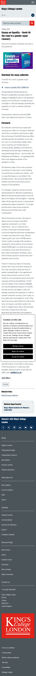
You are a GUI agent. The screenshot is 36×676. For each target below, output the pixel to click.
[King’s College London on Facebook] (3, 427)
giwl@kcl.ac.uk (16, 373)
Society (5, 384)
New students (14, 485)
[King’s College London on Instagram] (14, 427)
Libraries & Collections (17, 525)
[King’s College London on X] (9, 427)
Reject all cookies (18, 351)
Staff (11, 495)
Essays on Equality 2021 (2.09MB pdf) (17, 87)
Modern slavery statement (17, 657)
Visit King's (13, 565)
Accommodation (15, 520)
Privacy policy (13, 653)
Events (12, 555)
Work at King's (14, 570)
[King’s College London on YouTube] (26, 427)
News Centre (14, 550)
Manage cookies (14, 672)
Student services (15, 515)
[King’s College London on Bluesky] (31, 427)
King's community (15, 575)
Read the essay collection (10, 395)
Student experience (16, 470)
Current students (15, 490)
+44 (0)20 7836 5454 (8, 590)
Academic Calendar (16, 535)
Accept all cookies (18, 356)
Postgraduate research (17, 455)
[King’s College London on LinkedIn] (20, 427)
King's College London (12, 8)
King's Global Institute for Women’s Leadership (16, 408)
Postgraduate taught (16, 450)
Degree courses (15, 446)
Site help (11, 662)
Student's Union (15, 560)
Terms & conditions (15, 648)
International (14, 460)
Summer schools (15, 465)
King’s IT (12, 530)
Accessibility (13, 667)
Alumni (12, 500)
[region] (18, 338)
